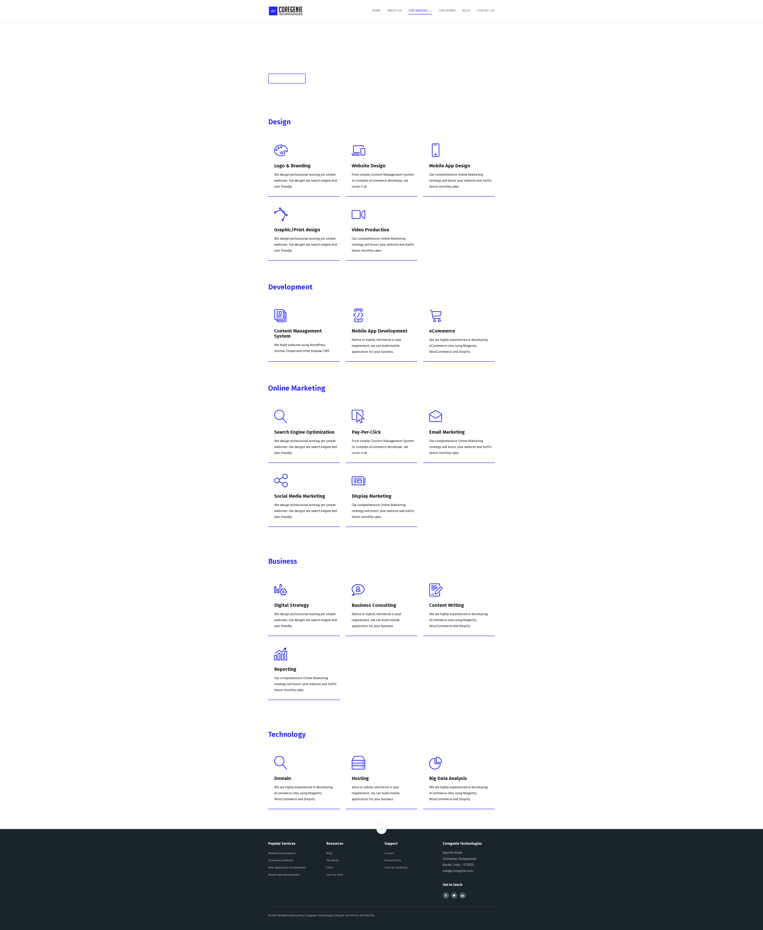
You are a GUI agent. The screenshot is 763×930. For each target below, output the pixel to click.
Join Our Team (334, 874)
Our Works (447, 10)
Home (376, 10)
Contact (389, 853)
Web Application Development (287, 867)
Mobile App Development (284, 874)
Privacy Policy (392, 860)
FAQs (329, 867)
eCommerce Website (280, 860)
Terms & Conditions (396, 867)
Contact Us (486, 10)
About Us (394, 10)
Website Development (282, 853)
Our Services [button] (418, 10)
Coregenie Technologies (319, 915)
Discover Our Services (287, 78)
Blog (466, 10)
